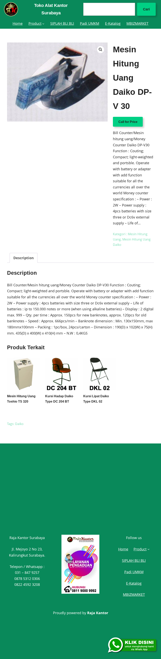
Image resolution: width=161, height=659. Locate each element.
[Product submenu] (43, 23)
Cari (146, 9)
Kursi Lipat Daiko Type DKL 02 (96, 398)
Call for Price (127, 122)
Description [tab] (23, 257)
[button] (100, 49)
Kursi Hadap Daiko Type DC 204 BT (59, 398)
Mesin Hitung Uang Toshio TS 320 (21, 398)
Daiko (19, 424)
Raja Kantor (97, 612)
